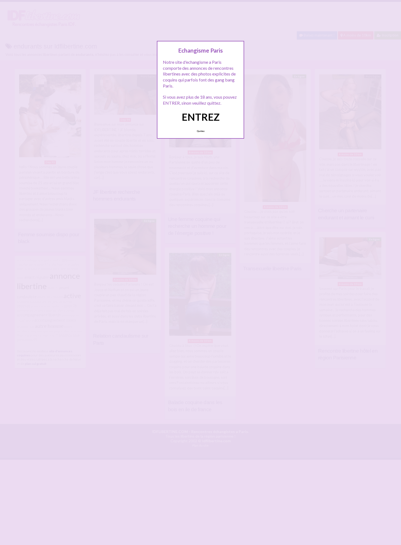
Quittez (201, 131)
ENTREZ (201, 117)
